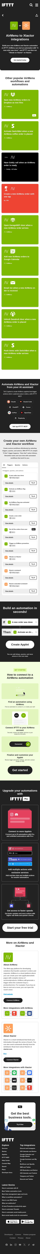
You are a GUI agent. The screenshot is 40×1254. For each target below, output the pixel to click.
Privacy (20, 1238)
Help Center (6, 1160)
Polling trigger (15, 477)
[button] (36, 5)
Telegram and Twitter (27, 1176)
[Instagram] (15, 1245)
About (28, 1238)
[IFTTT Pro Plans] (34, 529)
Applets (4, 1154)
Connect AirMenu (13, 1000)
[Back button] (3, 15)
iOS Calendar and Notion (28, 1151)
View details (9, 483)
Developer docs (7, 1172)
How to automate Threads (10, 1209)
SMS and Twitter (25, 1167)
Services (5, 1148)
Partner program (29, 1234)
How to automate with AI (10, 1188)
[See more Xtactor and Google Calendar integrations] (26, 1072)
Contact (13, 1238)
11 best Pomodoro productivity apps (14, 1206)
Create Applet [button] (20, 644)
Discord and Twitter (26, 1179)
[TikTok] (29, 1245)
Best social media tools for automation (15, 1215)
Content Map (6, 1163)
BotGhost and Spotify (27, 1164)
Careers (18, 1234)
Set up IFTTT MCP (20, 426)
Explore (5, 1145)
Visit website (8, 994)
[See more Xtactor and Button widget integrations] (26, 1087)
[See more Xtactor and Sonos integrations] (26, 1080)
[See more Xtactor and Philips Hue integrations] (10, 1087)
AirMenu (12, 35)
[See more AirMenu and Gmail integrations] (26, 1013)
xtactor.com (7, 1049)
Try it (33, 483)
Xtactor (28, 35)
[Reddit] (33, 1245)
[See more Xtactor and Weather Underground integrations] (10, 1080)
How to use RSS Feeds (9, 1200)
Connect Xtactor (13, 1060)
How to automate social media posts (14, 1212)
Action (13, 491)
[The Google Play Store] (27, 1222)
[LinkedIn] (11, 1245)
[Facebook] (7, 1245)
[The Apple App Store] (12, 1222)
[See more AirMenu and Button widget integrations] (10, 1013)
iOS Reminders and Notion (29, 1170)
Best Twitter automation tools (12, 1191)
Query (13, 532)
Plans (4, 1169)
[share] (37, 15)
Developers (8, 1234)
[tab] (4, 465)
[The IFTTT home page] (8, 5)
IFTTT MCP (5, 1157)
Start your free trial (20, 927)
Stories (4, 1151)
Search (4, 1166)
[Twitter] (24, 1245)
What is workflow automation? (12, 1197)
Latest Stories (8, 1185)
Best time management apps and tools (14, 1194)
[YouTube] (20, 1245)
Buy (5, 1054)
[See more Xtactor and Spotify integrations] (10, 1072)
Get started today (20, 60)
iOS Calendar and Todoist (28, 1173)
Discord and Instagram (27, 1148)
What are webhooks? (9, 1203)
